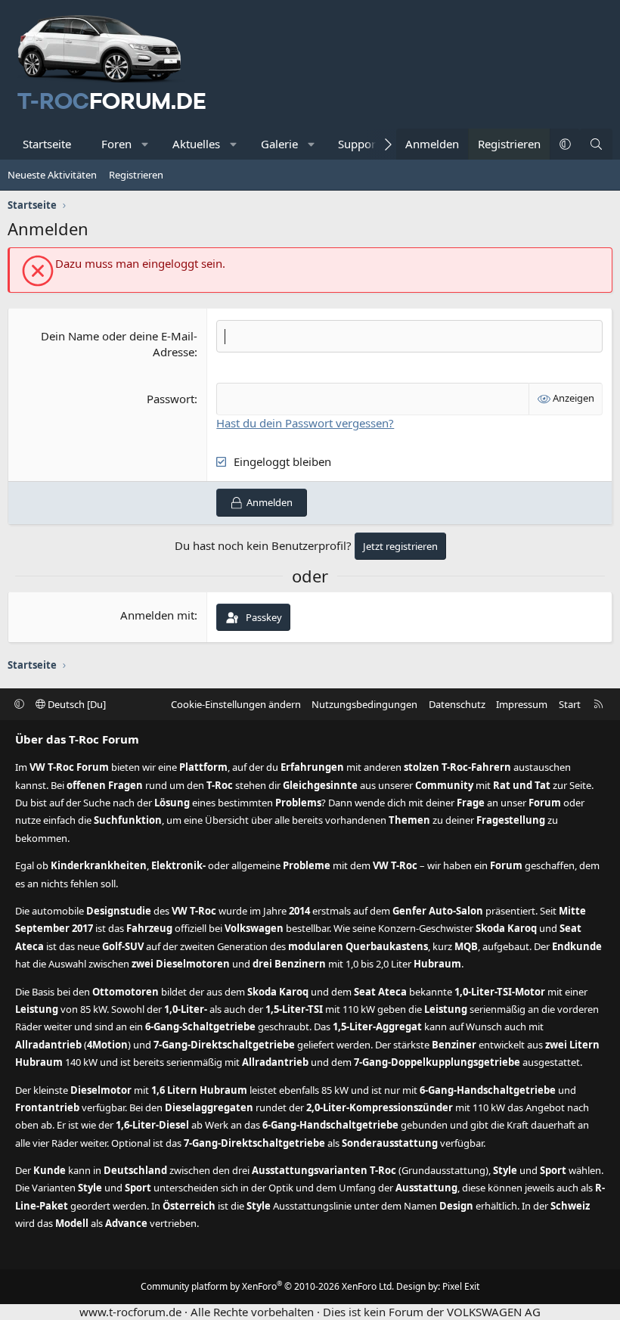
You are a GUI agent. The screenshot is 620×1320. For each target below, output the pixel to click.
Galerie (279, 143)
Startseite (47, 143)
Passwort (170, 398)
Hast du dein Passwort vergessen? (305, 422)
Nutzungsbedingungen (364, 704)
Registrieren (136, 175)
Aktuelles (196, 143)
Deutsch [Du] (75, 704)
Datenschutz (457, 704)
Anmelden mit (157, 615)
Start (570, 704)
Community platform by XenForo (267, 1286)
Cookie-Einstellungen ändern (236, 704)
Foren (116, 143)
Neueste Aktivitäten (52, 175)
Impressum (521, 704)
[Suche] (596, 144)
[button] (145, 144)
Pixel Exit (460, 1286)
